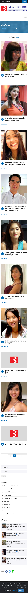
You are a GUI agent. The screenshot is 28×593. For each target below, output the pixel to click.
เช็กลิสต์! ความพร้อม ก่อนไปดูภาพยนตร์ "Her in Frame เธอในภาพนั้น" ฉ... (15, 543)
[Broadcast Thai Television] (14, 8)
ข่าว (9, 28)
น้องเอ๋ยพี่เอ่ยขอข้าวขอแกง (11, 492)
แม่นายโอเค (7, 508)
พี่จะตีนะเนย (7, 504)
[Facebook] (6, 571)
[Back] (9, 455)
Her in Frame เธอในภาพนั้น (11, 486)
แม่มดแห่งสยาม (8, 511)
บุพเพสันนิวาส (7, 495)
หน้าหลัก (3, 28)
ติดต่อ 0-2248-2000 (6, 1)
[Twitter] (10, 571)
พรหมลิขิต (6, 501)
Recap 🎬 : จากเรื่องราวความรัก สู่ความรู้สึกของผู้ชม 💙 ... (15, 534)
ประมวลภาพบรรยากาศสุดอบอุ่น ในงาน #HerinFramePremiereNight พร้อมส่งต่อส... (16, 560)
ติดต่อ (24, 1)
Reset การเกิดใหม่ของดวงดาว (11, 489)
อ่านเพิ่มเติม (4, 80)
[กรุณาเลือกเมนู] (25, 17)
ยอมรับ (21, 590)
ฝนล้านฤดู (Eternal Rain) (10, 498)
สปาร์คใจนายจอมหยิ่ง (9, 514)
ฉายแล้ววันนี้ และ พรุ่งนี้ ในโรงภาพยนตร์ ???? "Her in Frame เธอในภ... (15, 526)
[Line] (13, 571)
